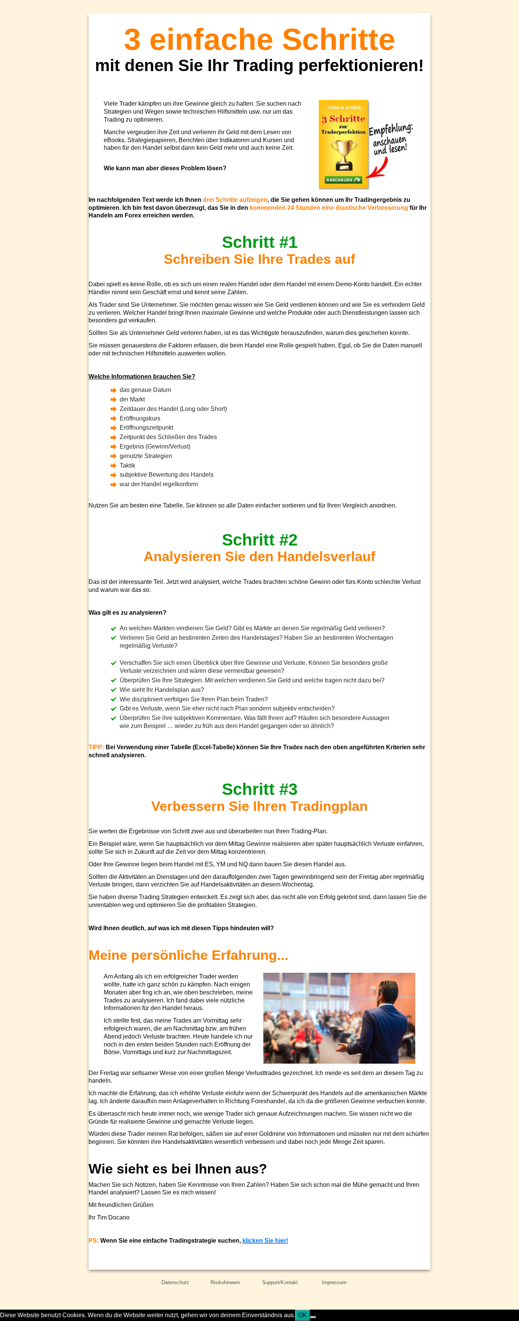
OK (302, 1315)
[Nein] (313, 1317)
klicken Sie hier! (265, 1240)
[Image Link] (367, 145)
